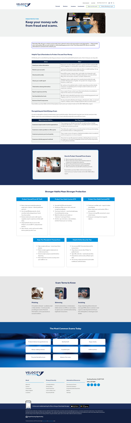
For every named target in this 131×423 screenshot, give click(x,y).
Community (28, 388)
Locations (28, 393)
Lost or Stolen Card (50, 390)
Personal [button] (58, 6)
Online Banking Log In (107, 6)
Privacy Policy (49, 387)
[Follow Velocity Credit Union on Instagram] (91, 384)
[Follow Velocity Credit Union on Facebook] (88, 384)
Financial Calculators (71, 387)
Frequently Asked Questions (73, 388)
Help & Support (86, 3)
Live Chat (93, 3)
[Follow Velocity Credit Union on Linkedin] (98, 384)
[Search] (113, 3)
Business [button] (65, 6)
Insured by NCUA (50, 393)
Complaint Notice (50, 385)
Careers (27, 387)
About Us (28, 385)
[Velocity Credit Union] (23, 5)
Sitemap (69, 393)
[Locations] (111, 3)
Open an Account (92, 6)
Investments (81, 6)
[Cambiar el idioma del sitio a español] (109, 3)
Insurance (73, 6)
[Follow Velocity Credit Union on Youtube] (95, 384)
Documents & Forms (71, 385)
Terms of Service (50, 421)
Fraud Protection (50, 388)
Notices (68, 390)
